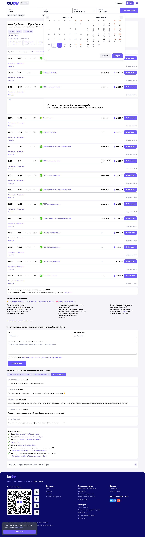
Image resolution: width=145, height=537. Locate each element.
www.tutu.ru (40, 525)
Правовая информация (54, 497)
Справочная (119, 3)
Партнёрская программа (86, 515)
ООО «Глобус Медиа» (40, 522)
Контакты (49, 494)
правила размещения (54, 357)
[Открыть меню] (137, 3)
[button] (93, 10)
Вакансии (49, 491)
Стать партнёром (83, 507)
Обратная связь (115, 491)
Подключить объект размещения (89, 510)
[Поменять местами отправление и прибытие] (39, 10)
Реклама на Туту (83, 513)
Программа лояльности (86, 494)
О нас (47, 488)
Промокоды (82, 491)
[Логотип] (13, 3)
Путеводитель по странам (86, 497)
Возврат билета (83, 499)
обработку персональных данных (34, 357)
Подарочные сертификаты (87, 488)
